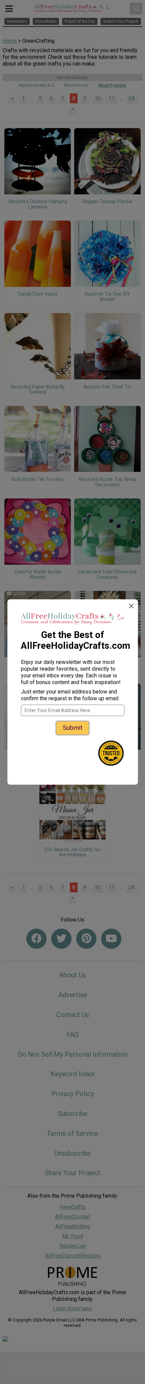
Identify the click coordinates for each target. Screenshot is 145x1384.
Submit (72, 728)
